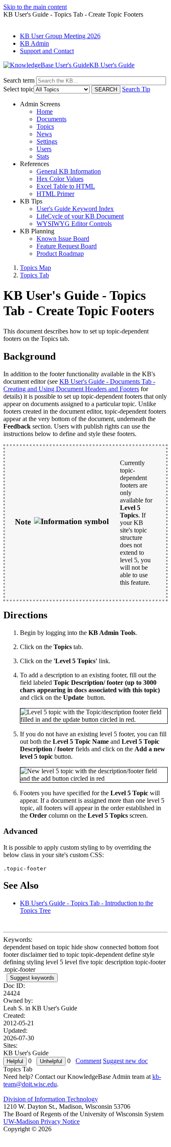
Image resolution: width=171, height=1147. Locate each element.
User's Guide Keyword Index (75, 208)
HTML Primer (55, 193)
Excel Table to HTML (66, 186)
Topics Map (35, 267)
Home (45, 111)
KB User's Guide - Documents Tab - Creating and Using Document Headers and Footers (79, 385)
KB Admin (34, 43)
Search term (18, 80)
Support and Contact (47, 50)
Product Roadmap (60, 253)
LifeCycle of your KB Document (80, 216)
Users (44, 148)
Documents (51, 119)
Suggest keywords (32, 978)
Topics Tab (34, 275)
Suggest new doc (125, 1060)
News (44, 133)
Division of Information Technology (50, 1099)
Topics (45, 126)
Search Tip (136, 89)
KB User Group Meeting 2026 (60, 35)
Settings (47, 141)
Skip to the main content (35, 6)
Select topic (18, 89)
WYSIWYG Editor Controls (74, 223)
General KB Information (69, 171)
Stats (43, 156)
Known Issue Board (63, 238)
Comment (88, 1060)
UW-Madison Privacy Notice (41, 1121)
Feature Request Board (67, 246)
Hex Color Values (60, 178)
